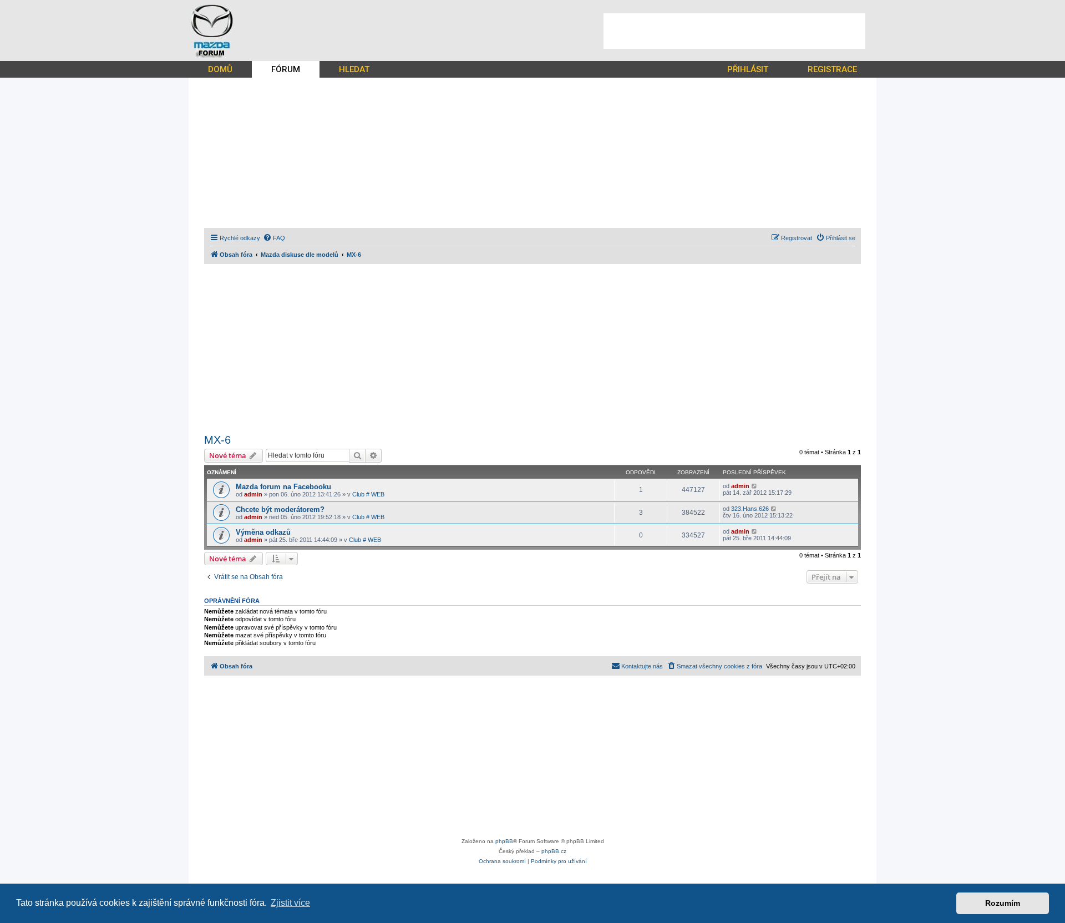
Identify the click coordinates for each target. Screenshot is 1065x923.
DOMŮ (220, 69)
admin (253, 494)
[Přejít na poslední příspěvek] (754, 486)
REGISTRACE (832, 69)
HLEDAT (354, 69)
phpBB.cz (553, 851)
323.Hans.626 (750, 508)
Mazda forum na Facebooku (283, 487)
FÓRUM (285, 69)
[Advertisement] (734, 31)
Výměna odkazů (263, 532)
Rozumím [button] (1002, 903)
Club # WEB (368, 494)
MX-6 (217, 440)
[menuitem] (274, 238)
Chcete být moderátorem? (280, 509)
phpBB (504, 841)
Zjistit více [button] (290, 902)
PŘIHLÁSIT (747, 69)
